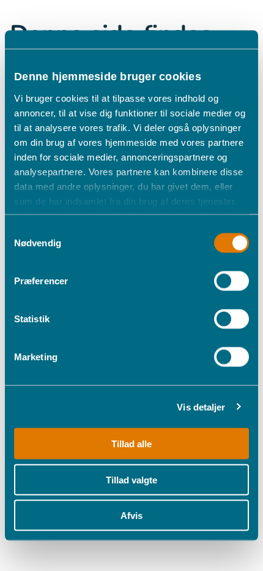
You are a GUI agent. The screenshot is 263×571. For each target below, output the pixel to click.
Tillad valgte (131, 479)
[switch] (231, 281)
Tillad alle (131, 444)
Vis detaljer (201, 406)
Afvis (131, 515)
